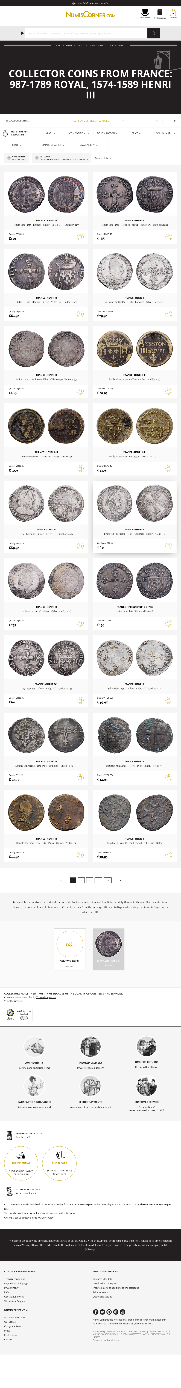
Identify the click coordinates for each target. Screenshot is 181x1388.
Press (7, 1330)
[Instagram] (116, 1312)
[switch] (24, 1018)
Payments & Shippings (16, 1283)
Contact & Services (14, 1296)
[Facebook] (96, 1312)
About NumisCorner (14, 1317)
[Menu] (30, 1010)
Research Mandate (102, 1279)
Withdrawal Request (14, 1301)
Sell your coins (100, 1292)
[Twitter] (102, 1312)
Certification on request (105, 1283)
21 (108, 880)
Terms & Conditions (14, 1279)
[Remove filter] (9, 158)
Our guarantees (12, 1326)
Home (58, 45)
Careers (8, 1339)
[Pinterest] (109, 1312)
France (80, 45)
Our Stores (10, 1321)
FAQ (6, 1292)
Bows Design (112, 1340)
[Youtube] (122, 1312)
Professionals (11, 1335)
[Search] (153, 33)
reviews (18, 1000)
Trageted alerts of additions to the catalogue (116, 1287)
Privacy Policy (11, 1287)
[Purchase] (80, 236)
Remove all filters (103, 158)
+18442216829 (102, 3)
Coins (69, 45)
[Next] (173, 121)
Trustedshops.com (46, 997)
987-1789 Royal (96, 45)
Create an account (102, 1296)
